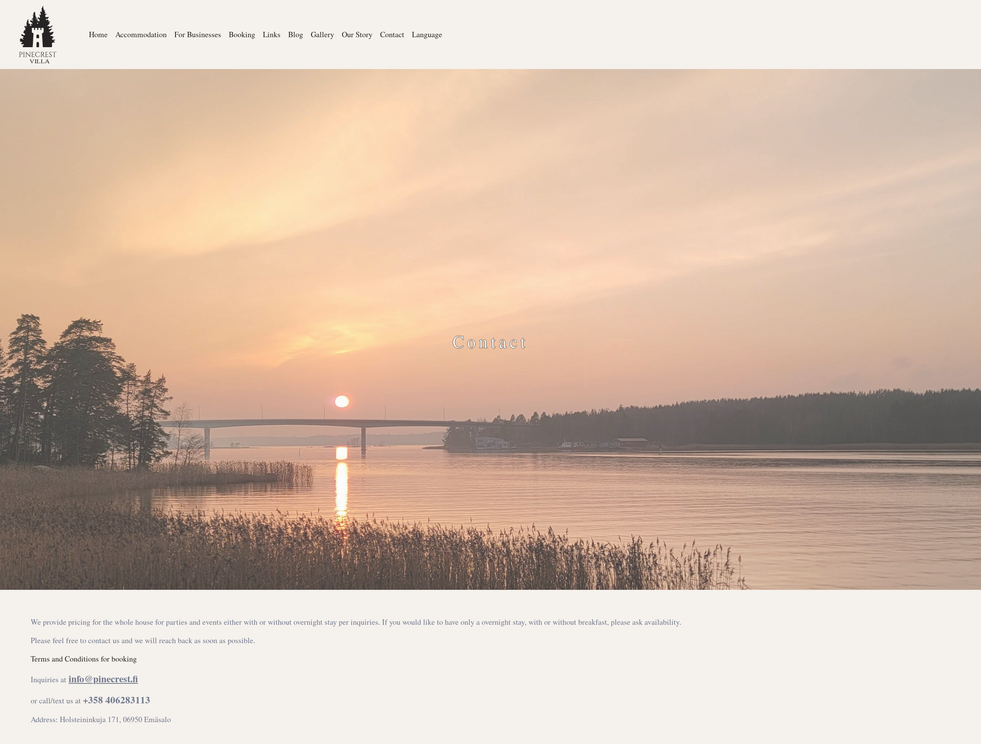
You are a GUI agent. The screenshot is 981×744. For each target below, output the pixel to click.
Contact (392, 34)
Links (272, 34)
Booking (242, 34)
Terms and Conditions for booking (84, 658)
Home (98, 34)
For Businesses (197, 34)
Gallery (322, 34)
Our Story (357, 34)
